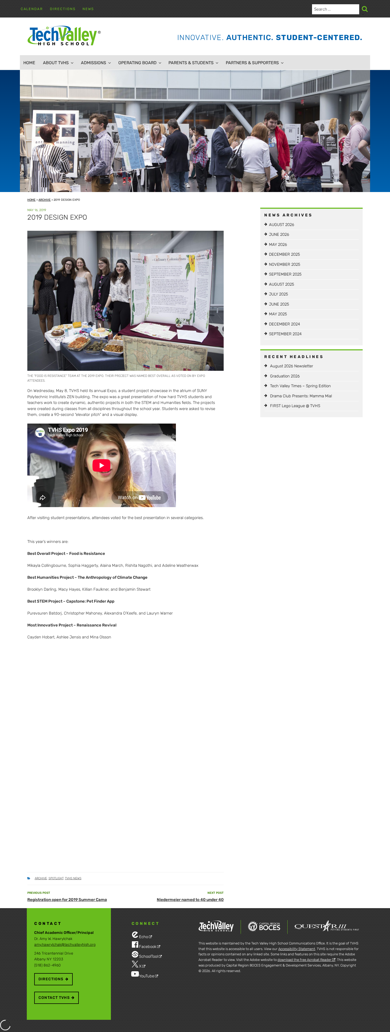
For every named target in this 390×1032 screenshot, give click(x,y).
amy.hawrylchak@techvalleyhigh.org (65, 944)
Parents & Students (191, 62)
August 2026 (281, 224)
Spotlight (56, 878)
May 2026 (278, 244)
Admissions (93, 62)
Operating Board (137, 62)
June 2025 (279, 304)
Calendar (32, 9)
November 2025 (284, 264)
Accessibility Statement (296, 949)
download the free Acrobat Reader (304, 960)
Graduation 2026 (285, 376)
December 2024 (284, 324)
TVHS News (73, 878)
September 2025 (285, 274)
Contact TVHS (54, 997)
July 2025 (278, 294)
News (88, 9)
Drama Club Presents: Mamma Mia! (301, 396)
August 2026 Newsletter (291, 366)
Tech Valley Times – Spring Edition (300, 386)
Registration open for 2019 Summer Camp (67, 899)
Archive (41, 878)
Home (29, 62)
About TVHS (56, 62)
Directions (63, 9)
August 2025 (281, 284)
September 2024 (285, 334)
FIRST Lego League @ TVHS (295, 405)
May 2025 (278, 314)
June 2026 (279, 234)
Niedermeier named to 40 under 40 (190, 899)
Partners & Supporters (252, 62)
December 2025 (284, 254)
